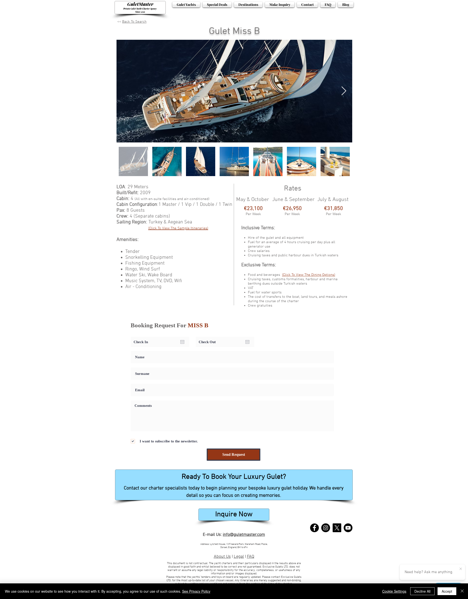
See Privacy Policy (196, 591)
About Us (222, 556)
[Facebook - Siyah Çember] (314, 527)
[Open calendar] (182, 342)
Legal (239, 556)
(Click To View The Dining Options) (308, 275)
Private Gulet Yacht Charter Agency (140, 8)
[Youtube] (348, 527)
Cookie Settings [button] (394, 591)
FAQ (250, 556)
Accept (447, 591)
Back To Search (134, 22)
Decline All (422, 591)
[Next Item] (344, 91)
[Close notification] (461, 569)
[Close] (462, 591)
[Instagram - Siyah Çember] (325, 527)
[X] (336, 527)
